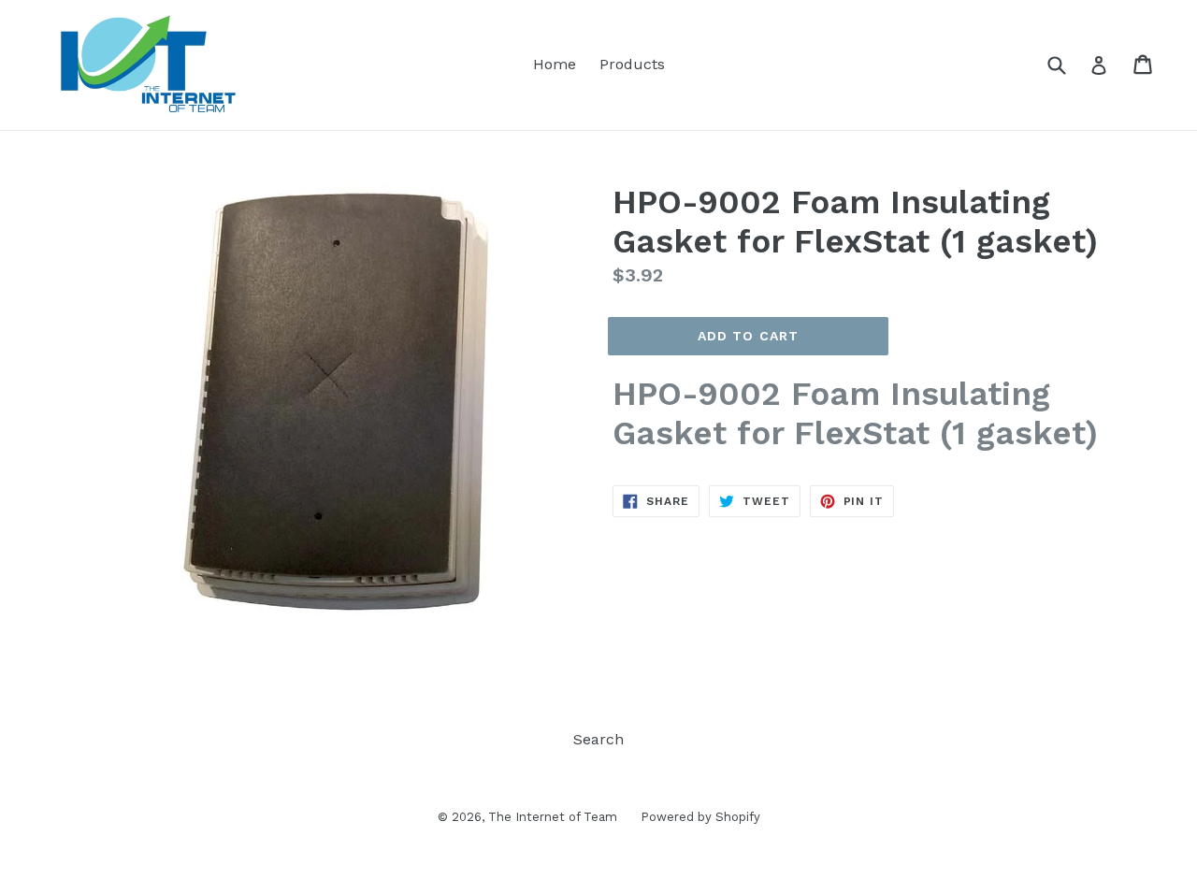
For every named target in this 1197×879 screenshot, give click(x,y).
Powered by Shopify (700, 817)
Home (554, 64)
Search (598, 739)
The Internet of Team (552, 817)
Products (632, 64)
